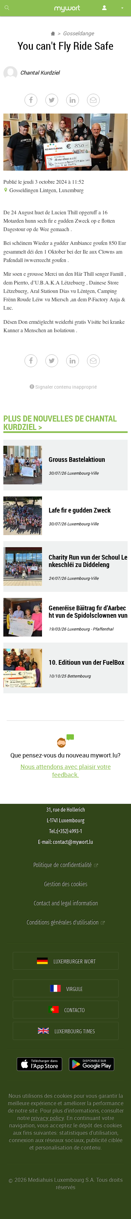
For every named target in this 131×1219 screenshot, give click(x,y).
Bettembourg (79, 676)
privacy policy (47, 1118)
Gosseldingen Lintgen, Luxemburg (46, 189)
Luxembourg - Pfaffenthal (90, 629)
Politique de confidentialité (63, 865)
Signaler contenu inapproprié (65, 387)
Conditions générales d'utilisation (63, 922)
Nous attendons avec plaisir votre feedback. (65, 771)
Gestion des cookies (65, 884)
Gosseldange (78, 33)
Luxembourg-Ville (82, 473)
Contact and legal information (66, 903)
